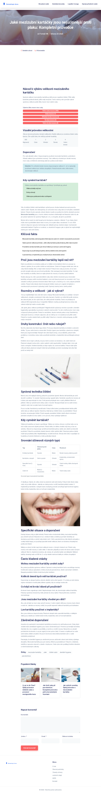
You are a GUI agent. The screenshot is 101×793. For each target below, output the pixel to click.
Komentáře (24, 715)
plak (45, 652)
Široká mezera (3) (50, 120)
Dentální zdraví (27, 50)
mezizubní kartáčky (34, 652)
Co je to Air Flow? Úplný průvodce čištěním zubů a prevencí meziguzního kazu (29, 689)
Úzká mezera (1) (50, 114)
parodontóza (26, 656)
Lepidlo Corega (73, 4)
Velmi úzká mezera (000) (50, 111)
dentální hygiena (65, 652)
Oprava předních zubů (89, 4)
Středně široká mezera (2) (50, 117)
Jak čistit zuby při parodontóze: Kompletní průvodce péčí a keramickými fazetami (50, 689)
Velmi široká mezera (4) (50, 123)
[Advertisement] (50, 68)
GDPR (54, 778)
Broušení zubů (44, 4)
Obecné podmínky (58, 769)
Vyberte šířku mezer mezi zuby (33, 107)
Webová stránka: (67, 736)
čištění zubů (53, 652)
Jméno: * (24, 736)
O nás (54, 766)
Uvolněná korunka (58, 4)
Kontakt (54, 781)
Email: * (44, 736)
